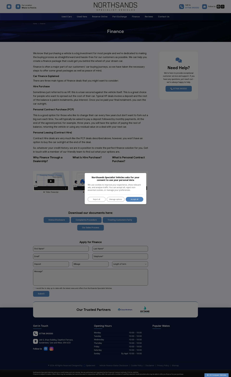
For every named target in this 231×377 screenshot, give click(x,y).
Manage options (115, 199)
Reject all (96, 199)
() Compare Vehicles (217, 375)
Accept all (134, 199)
